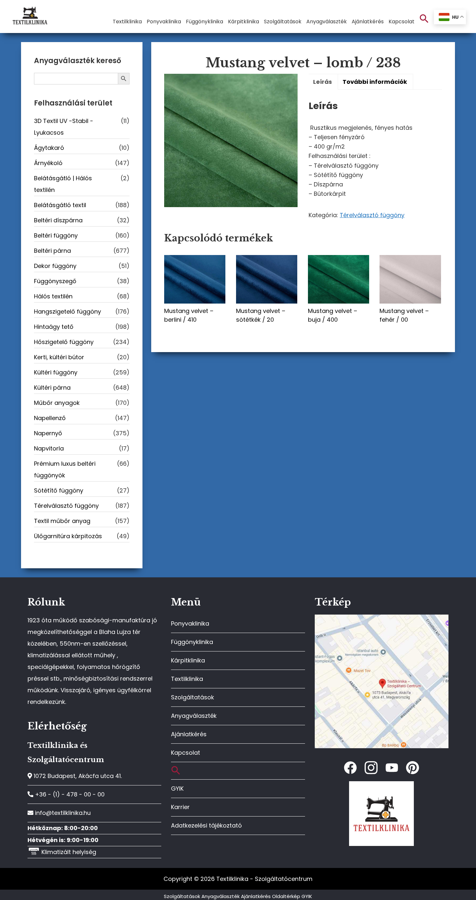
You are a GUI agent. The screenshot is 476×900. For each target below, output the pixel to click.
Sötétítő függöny (58, 490)
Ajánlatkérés (189, 734)
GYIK (177, 788)
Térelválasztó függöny (372, 215)
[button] (424, 19)
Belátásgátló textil (60, 205)
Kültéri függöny (55, 372)
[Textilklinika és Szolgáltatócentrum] (381, 618)
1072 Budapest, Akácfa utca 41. (77, 776)
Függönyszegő (55, 281)
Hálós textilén (53, 296)
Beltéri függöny (56, 235)
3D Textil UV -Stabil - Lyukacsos (63, 127)
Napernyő (48, 433)
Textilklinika (187, 679)
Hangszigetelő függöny (67, 311)
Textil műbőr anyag (62, 521)
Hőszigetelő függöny (64, 342)
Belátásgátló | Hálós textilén (63, 184)
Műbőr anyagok (57, 403)
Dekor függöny (55, 266)
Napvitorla (49, 448)
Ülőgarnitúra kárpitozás (68, 536)
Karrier (180, 807)
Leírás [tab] (322, 82)
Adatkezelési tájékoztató (206, 825)
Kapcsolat (185, 753)
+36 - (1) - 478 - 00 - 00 (69, 794)
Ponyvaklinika (190, 623)
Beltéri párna (52, 251)
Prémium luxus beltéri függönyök (65, 469)
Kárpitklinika (188, 660)
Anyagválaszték (194, 716)
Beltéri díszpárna (58, 220)
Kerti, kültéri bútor (59, 357)
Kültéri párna (52, 387)
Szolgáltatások (192, 697)
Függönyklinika (192, 642)
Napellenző (50, 418)
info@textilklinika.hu (62, 813)
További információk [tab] (375, 82)
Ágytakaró (49, 148)
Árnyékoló (48, 163)
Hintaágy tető (54, 327)
